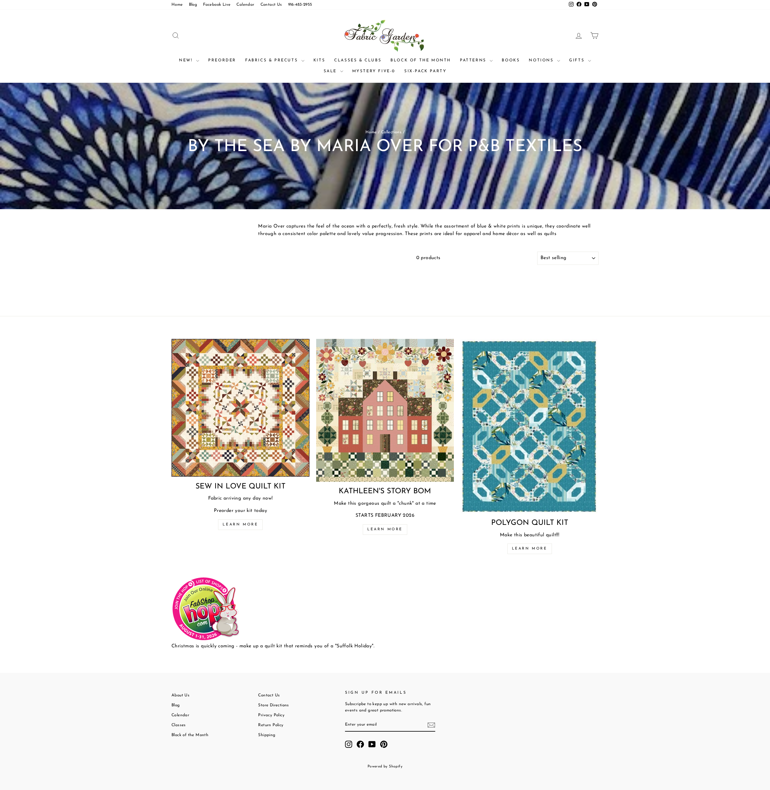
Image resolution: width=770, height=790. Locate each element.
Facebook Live (216, 5)
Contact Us (271, 5)
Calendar (245, 5)
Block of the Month (420, 60)
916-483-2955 (300, 5)
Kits (319, 60)
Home (177, 5)
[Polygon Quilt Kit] (529, 426)
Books (511, 60)
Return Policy (270, 725)
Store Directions (273, 705)
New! (187, 60)
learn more (385, 529)
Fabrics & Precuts (272, 60)
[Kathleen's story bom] (385, 410)
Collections (391, 132)
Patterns (474, 60)
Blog (193, 5)
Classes (178, 725)
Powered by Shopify (385, 766)
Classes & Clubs (357, 60)
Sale (331, 71)
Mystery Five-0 (373, 71)
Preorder (222, 60)
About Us (180, 695)
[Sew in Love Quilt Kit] (240, 408)
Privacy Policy (271, 715)
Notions (542, 60)
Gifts (578, 60)
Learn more (240, 524)
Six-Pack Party (425, 71)
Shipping (266, 735)
